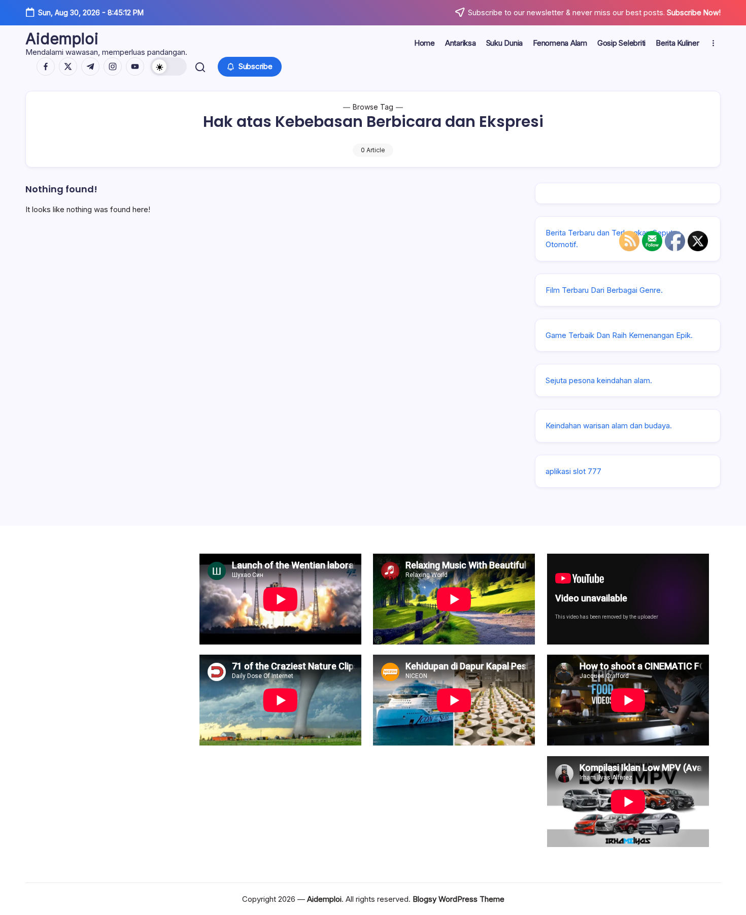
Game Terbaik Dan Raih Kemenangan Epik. (619, 335)
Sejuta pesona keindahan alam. (599, 380)
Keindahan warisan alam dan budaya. (609, 425)
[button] (168, 66)
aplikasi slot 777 (573, 471)
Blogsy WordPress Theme (458, 899)
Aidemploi (61, 38)
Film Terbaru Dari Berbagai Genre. (604, 290)
